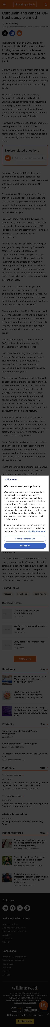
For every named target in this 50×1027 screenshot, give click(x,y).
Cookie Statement (37, 531)
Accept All (25, 546)
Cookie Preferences (25, 539)
